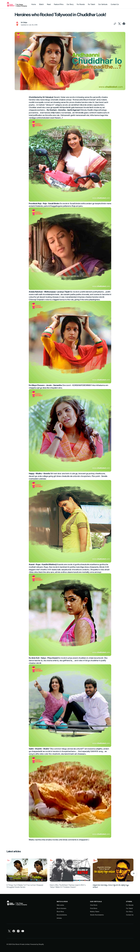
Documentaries (62, 915)
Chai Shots (93, 905)
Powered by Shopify (37, 944)
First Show (93, 908)
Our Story (129, 911)
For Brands (129, 905)
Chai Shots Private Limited (21, 944)
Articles (59, 918)
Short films (60, 911)
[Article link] (27, 873)
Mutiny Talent (94, 911)
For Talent (129, 908)
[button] (133, 873)
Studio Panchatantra (97, 915)
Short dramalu (61, 908)
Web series (60, 905)
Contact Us (129, 915)
